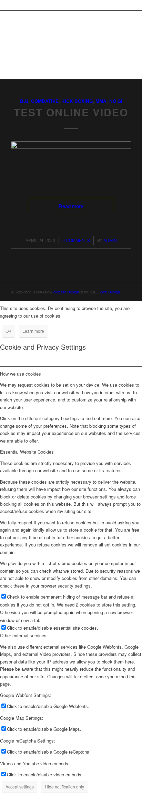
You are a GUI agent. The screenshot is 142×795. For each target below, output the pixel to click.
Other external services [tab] (23, 635)
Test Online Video (71, 112)
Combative (45, 101)
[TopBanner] (71, 163)
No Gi (115, 101)
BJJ (24, 101)
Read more (71, 206)
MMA (100, 101)
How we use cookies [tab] (20, 373)
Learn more (33, 331)
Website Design (66, 291)
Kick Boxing (77, 101)
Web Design (110, 291)
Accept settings (20, 786)
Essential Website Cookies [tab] (27, 451)
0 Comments (76, 240)
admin (110, 240)
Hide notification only (64, 786)
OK (8, 331)
